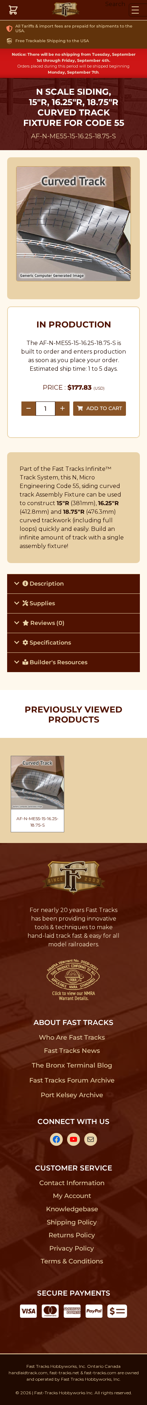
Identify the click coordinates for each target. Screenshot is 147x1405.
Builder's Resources (57, 662)
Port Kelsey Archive (72, 1095)
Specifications (49, 642)
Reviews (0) (47, 623)
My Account (72, 1196)
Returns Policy (72, 1235)
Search (115, 4)
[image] (73, 223)
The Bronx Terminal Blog (72, 1065)
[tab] (73, 583)
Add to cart (104, 408)
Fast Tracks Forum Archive (71, 1080)
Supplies (41, 603)
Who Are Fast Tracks (72, 1037)
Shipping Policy (72, 1222)
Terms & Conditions (72, 1261)
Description (46, 583)
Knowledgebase (72, 1209)
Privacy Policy (71, 1248)
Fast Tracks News (72, 1051)
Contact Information (71, 1183)
